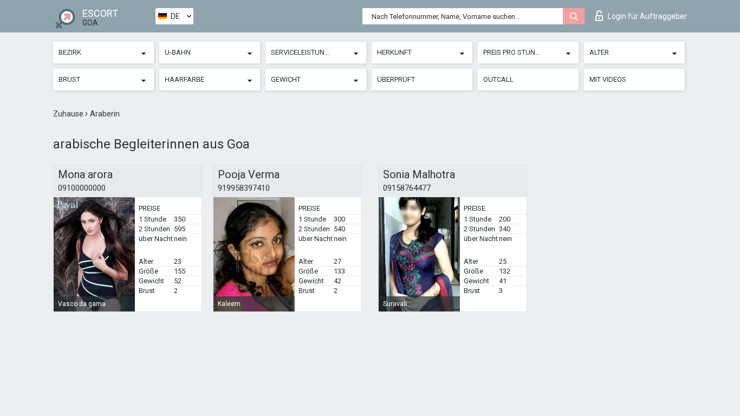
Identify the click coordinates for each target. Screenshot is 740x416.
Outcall (498, 79)
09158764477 (407, 188)
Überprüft (396, 79)
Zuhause (69, 113)
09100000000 (82, 188)
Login (647, 16)
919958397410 (244, 188)
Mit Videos (607, 79)
